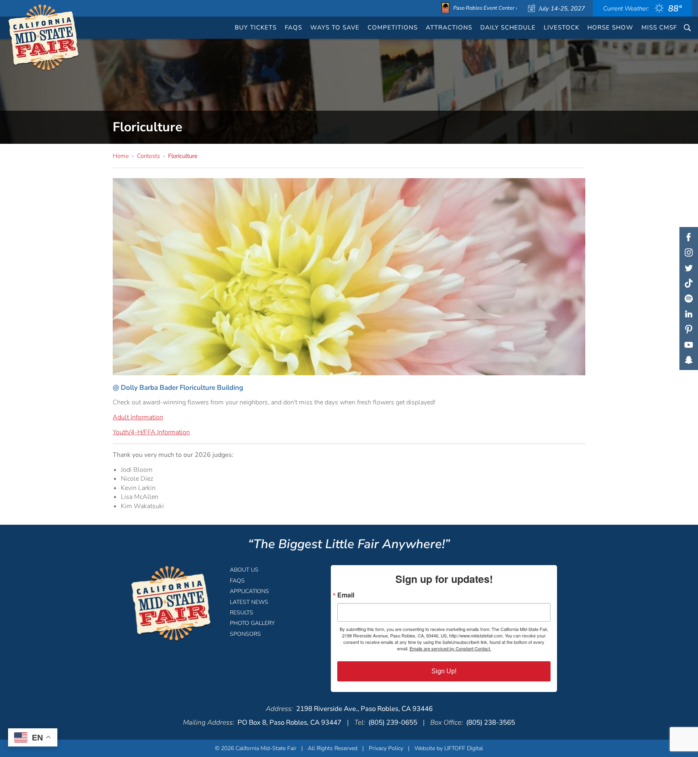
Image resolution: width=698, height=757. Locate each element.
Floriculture (183, 156)
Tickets (256, 27)
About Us (244, 570)
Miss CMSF (659, 27)
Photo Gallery (252, 623)
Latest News (249, 602)
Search (687, 28)
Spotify (689, 298)
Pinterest (689, 329)
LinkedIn (689, 314)
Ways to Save (335, 27)
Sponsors (245, 634)
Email (345, 595)
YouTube (689, 344)
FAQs (293, 27)
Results (241, 612)
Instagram (689, 252)
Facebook (689, 237)
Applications (249, 591)
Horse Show (610, 27)
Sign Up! (443, 671)
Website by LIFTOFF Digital (448, 748)
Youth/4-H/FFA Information (151, 432)
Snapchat (689, 360)
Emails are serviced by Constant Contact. (450, 648)
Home (121, 156)
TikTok (689, 283)
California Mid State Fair (44, 38)
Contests (148, 156)
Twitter (689, 268)
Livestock (561, 27)
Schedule (508, 27)
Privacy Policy (386, 748)
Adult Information (138, 417)
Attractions (449, 27)
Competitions (393, 27)
